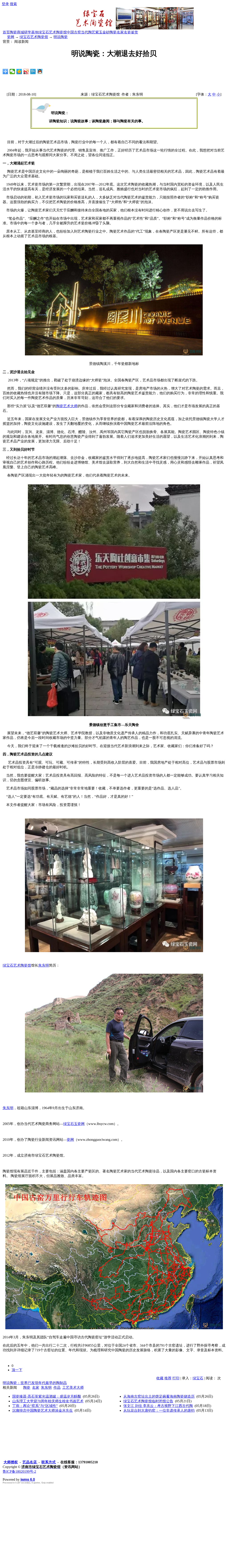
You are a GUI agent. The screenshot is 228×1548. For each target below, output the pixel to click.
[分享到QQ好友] (40, 71)
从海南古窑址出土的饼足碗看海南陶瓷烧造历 (159, 1396)
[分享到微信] (12, 71)
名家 (35, 1387)
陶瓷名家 (117, 32)
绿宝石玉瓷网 (74, 1124)
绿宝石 (198, 1378)
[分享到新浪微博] (26, 71)
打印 (175, 1378)
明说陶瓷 (60, 37)
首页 (6, 32)
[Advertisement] (114, 1515)
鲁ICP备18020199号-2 (19, 1471)
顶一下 (17, 1370)
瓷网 (10, 37)
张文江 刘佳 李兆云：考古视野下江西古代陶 (158, 1406)
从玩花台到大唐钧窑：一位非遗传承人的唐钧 (159, 1410)
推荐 (167, 1378)
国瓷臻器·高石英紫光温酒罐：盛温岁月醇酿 (46, 1396)
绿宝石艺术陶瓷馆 (52, 32)
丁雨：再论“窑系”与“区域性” (35, 1406)
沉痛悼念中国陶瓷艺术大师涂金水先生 (42, 1410)
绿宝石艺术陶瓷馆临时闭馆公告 (148, 1401)
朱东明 (43, 965)
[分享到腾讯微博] (33, 71)
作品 (57, 1387)
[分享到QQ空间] (19, 71)
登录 (5, 4)
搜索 (13, 4)
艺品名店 (30, 1462)
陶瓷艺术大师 (66, 406)
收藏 (159, 1378)
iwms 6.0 (27, 1479)
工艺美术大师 (73, 1387)
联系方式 (48, 1462)
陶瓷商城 (17, 32)
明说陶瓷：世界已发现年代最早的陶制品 (35, 1383)
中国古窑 (74, 32)
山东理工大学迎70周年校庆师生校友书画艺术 (47, 1401)
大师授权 (11, 1462)
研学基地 (31, 32)
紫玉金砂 (102, 32)
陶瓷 (26, 1387)
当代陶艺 (88, 32)
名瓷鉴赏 (131, 32)
